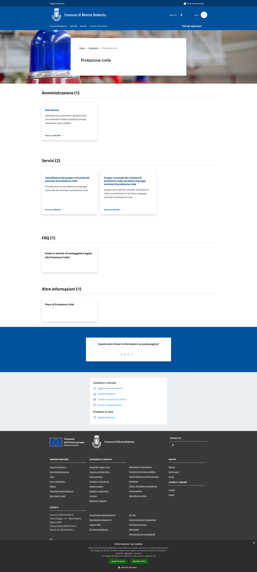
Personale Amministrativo (61, 491)
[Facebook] (180, 15)
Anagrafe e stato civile (99, 467)
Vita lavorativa (96, 476)
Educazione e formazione (140, 467)
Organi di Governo (58, 467)
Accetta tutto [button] (118, 561)
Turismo (93, 496)
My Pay (132, 515)
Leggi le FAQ (95, 524)
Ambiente (133, 481)
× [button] (254, 543)
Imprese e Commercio (99, 481)
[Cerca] (204, 15)
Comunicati (174, 472)
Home (82, 48)
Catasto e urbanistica (99, 491)
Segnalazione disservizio (100, 519)
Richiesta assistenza (98, 529)
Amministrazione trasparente (142, 519)
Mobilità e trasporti (98, 500)
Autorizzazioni (135, 491)
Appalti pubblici (96, 486)
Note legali (134, 529)
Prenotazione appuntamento (102, 515)
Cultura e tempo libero (99, 472)
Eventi (172, 494)
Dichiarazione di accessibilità (142, 534)
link (154, 556)
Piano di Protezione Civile (59, 304)
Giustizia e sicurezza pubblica (142, 471)
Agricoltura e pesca (137, 495)
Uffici (52, 476)
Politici (53, 486)
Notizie (172, 467)
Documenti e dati (57, 496)
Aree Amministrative (59, 472)
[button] (128, 567)
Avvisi (171, 476)
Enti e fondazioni (57, 481)
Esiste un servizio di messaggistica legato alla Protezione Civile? (68, 255)
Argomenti (93, 48)
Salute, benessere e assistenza (143, 486)
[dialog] (128, 556)
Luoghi (172, 490)
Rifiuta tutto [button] (139, 561)
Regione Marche (57, 3)
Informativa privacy (138, 524)
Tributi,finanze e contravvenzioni (144, 476)
